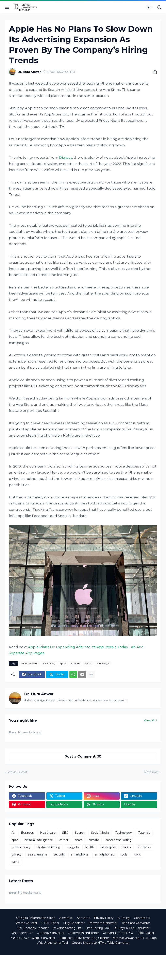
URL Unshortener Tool (52, 943)
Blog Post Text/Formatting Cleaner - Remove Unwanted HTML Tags (107, 938)
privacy (16, 854)
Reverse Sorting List (67, 928)
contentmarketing (118, 840)
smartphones (104, 854)
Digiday (65, 157)
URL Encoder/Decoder (32, 928)
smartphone (79, 854)
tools (123, 854)
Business (76, 663)
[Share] (153, 71)
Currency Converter (50, 933)
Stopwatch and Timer (83, 933)
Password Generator (103, 923)
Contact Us (142, 918)
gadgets (73, 847)
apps (15, 840)
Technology (102, 663)
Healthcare (48, 832)
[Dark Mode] (149, 7)
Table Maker (145, 933)
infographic (108, 847)
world (15, 862)
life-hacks (144, 847)
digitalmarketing (48, 847)
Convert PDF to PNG (118, 933)
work (137, 854)
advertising (48, 663)
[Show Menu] (7, 7)
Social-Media (100, 832)
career (63, 840)
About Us (83, 918)
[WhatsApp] (73, 674)
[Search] (159, 7)
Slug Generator (74, 923)
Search (80, 832)
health (89, 847)
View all (149, 720)
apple (63, 663)
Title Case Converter (135, 923)
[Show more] (91, 674)
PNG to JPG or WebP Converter (32, 938)
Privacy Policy (104, 918)
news (88, 663)
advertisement (29, 663)
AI (13, 832)
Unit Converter (22, 933)
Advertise (66, 918)
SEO (65, 832)
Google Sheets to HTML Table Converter (101, 943)
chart (78, 840)
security (59, 854)
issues (126, 847)
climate (93, 840)
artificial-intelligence (39, 840)
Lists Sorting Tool (97, 928)
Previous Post (17, 772)
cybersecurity (21, 847)
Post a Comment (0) (83, 756)
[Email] (82, 674)
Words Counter (26, 923)
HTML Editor (50, 923)
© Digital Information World (35, 918)
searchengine (37, 854)
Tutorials (144, 832)
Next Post (151, 772)
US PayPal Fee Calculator (131, 928)
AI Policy (124, 918)
